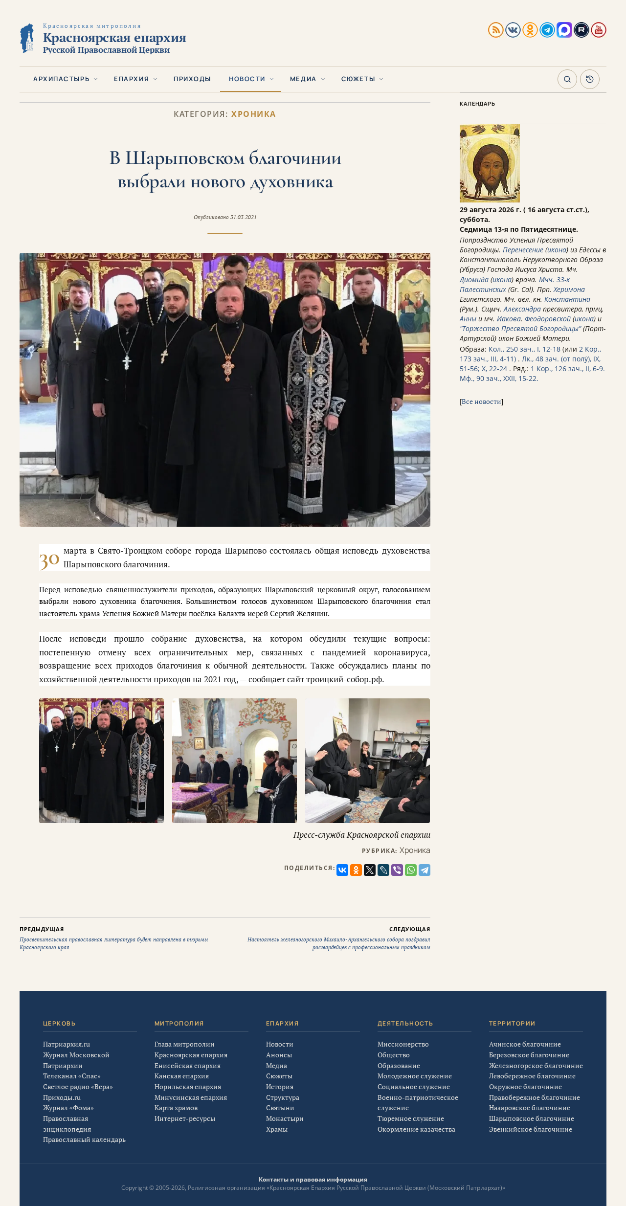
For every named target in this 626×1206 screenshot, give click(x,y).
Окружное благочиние (525, 1086)
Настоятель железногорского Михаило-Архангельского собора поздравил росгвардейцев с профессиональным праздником (338, 938)
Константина (567, 299)
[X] (370, 870)
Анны (468, 318)
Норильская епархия (188, 1086)
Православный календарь (84, 1139)
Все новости (481, 401)
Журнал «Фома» (68, 1107)
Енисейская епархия (188, 1065)
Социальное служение (414, 1086)
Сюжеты (358, 78)
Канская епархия (182, 1075)
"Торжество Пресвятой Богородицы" (520, 328)
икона (556, 249)
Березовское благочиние (529, 1054)
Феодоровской (548, 318)
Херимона (569, 289)
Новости (247, 78)
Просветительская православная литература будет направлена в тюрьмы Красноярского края (114, 938)
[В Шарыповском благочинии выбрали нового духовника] (225, 390)
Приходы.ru (62, 1097)
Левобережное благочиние (532, 1075)
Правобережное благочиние (534, 1097)
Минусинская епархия (191, 1097)
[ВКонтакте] (342, 870)
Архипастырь (61, 78)
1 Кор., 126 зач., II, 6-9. (568, 368)
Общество (394, 1054)
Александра (522, 308)
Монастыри (285, 1118)
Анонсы (279, 1054)
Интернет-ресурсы (185, 1118)
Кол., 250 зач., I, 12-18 (524, 349)
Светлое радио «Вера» (78, 1086)
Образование (399, 1065)
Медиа (303, 78)
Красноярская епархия (191, 1054)
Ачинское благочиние (525, 1044)
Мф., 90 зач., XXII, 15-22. (499, 378)
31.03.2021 (243, 217)
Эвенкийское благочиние (530, 1129)
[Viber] (397, 870)
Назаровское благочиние (529, 1107)
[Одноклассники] (356, 870)
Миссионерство (403, 1044)
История (279, 1086)
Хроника (253, 114)
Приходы (192, 78)
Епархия (131, 78)
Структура (282, 1097)
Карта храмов (176, 1107)
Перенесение (523, 249)
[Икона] (490, 199)
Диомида (474, 279)
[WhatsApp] (411, 870)
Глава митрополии (185, 1044)
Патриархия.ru (66, 1044)
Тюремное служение (411, 1118)
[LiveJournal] (383, 870)
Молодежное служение (415, 1075)
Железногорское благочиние (536, 1065)
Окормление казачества (416, 1129)
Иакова (509, 318)
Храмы (277, 1129)
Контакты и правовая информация (313, 1179)
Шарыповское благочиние (531, 1118)
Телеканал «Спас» (72, 1075)
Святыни (280, 1107)
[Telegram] (424, 870)
